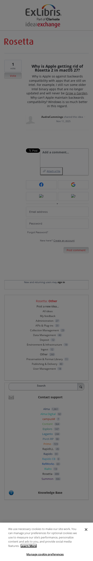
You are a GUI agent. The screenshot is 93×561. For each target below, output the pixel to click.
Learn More (29, 546)
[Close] (86, 529)
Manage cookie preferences (45, 554)
